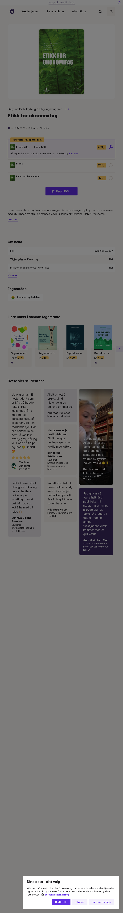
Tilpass (79, 902)
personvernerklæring (57, 894)
